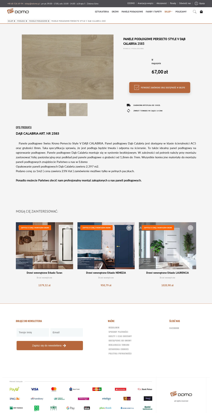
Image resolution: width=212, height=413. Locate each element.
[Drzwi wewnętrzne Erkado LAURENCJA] (167, 245)
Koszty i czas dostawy (120, 336)
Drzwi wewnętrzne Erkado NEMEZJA (106, 272)
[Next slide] (189, 259)
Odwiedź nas (185, 3)
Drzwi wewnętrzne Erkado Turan (44, 272)
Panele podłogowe (132, 11)
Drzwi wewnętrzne (44, 277)
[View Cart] (202, 11)
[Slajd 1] (57, 109)
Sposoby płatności (118, 331)
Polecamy (181, 11)
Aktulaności (161, 3)
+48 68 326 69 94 (15, 3)
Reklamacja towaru (119, 344)
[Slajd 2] (78, 109)
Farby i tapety (154, 11)
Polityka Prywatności (120, 353)
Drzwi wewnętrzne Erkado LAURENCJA (167, 272)
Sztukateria (102, 11)
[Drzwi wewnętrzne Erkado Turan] (44, 245)
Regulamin (114, 327)
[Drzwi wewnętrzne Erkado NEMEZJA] (106, 245)
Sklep (168, 11)
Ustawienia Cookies (119, 349)
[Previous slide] (22, 259)
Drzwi (115, 11)
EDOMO (131, 3)
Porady (173, 3)
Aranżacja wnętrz (145, 3)
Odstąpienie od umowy (120, 340)
